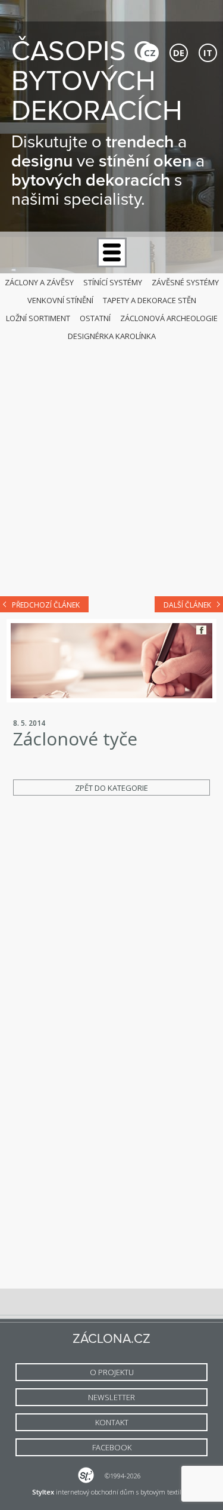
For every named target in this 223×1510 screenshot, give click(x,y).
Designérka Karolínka (112, 336)
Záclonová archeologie (169, 318)
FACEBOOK (111, 1447)
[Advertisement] (111, 466)
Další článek (187, 605)
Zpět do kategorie (111, 787)
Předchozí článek (46, 605)
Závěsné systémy (185, 282)
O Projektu (112, 1372)
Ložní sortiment (38, 318)
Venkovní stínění (60, 300)
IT (207, 52)
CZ (150, 52)
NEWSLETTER (111, 1397)
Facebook (201, 629)
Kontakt (111, 1422)
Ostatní (95, 318)
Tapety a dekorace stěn (149, 300)
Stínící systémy (112, 282)
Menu (112, 252)
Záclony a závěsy (39, 282)
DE (178, 52)
